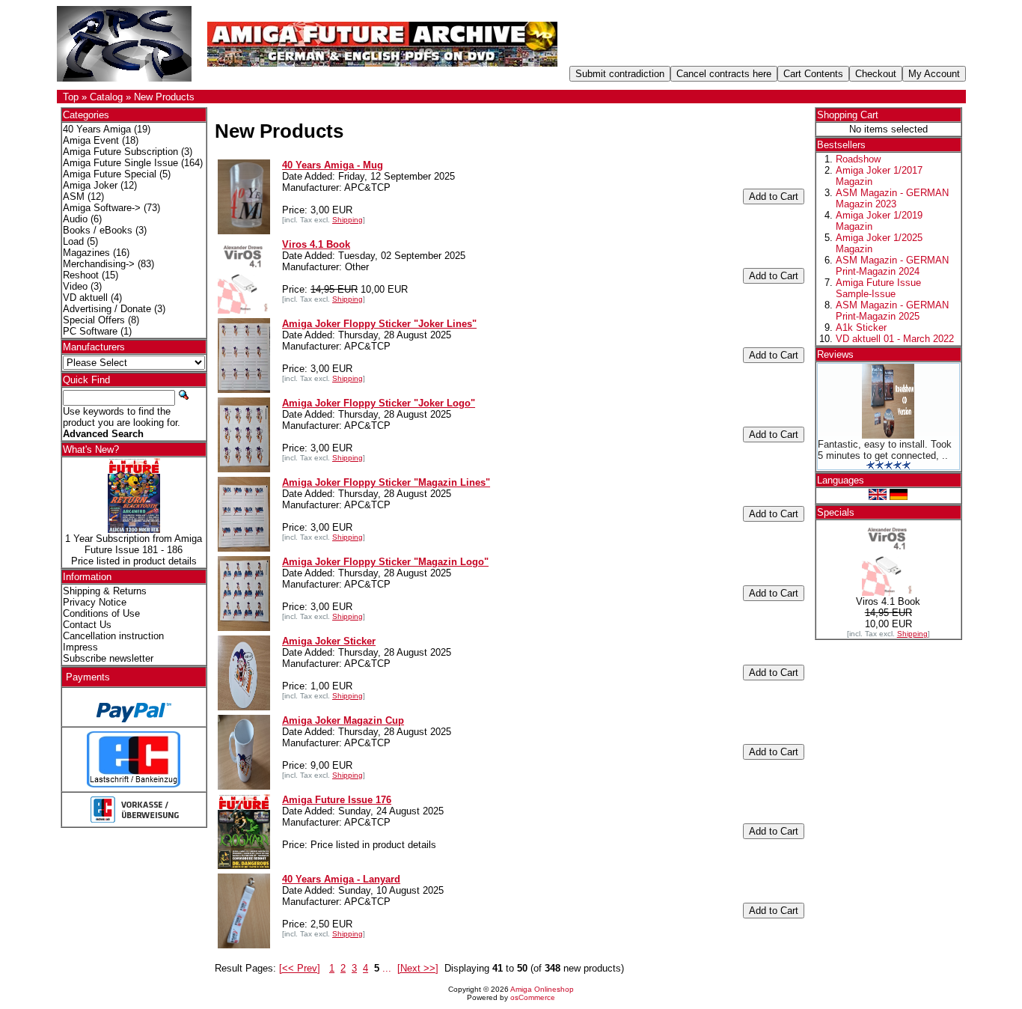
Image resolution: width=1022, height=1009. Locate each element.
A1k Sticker (861, 327)
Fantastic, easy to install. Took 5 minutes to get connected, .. (885, 450)
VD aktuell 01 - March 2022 (895, 338)
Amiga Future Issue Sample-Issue (878, 288)
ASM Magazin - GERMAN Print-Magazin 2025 (892, 310)
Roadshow (858, 159)
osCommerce (532, 997)
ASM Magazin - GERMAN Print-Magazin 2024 (892, 265)
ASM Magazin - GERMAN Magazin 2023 (892, 198)
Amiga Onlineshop (542, 989)
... (386, 968)
